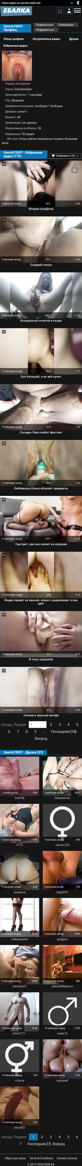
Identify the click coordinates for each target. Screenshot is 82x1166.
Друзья (74, 39)
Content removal (67, 1158)
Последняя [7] (39, 1144)
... (44, 732)
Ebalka (49, 1164)
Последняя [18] (63, 732)
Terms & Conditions (41, 1158)
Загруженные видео (46, 39)
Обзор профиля (13, 39)
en (72, 3)
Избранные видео (15, 45)
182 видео (27, 134)
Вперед (41, 739)
